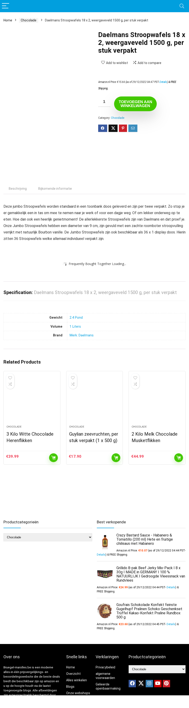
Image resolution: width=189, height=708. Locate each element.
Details (163, 82)
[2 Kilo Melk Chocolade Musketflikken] (157, 400)
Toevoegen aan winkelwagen (135, 104)
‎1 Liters (75, 327)
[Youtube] (158, 683)
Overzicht (73, 674)
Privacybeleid (105, 667)
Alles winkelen (76, 680)
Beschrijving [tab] (18, 188)
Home (7, 20)
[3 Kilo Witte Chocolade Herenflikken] (31, 400)
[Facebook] (132, 683)
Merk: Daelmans (82, 335)
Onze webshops (78, 693)
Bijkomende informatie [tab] (55, 188)
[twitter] (141, 683)
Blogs (70, 686)
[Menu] (5, 6)
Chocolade (28, 20)
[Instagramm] (149, 683)
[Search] (181, 6)
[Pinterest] (166, 683)
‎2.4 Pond (76, 318)
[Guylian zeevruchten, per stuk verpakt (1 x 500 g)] (94, 400)
